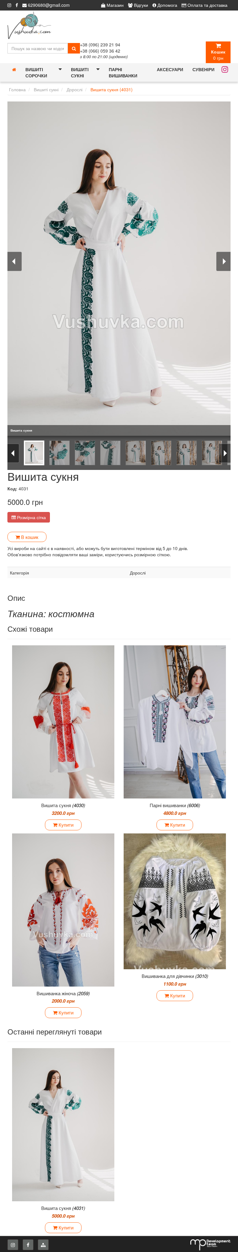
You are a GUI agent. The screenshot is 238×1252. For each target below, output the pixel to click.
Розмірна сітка (31, 517)
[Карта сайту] (43, 1244)
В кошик (29, 537)
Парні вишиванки (123, 72)
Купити (65, 824)
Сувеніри (203, 69)
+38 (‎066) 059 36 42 (100, 51)
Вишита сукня (63, 805)
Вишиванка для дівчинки (175, 976)
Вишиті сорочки (36, 72)
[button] (60, 69)
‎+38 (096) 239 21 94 (100, 44)
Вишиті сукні (80, 72)
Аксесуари (170, 69)
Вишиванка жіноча (63, 993)
